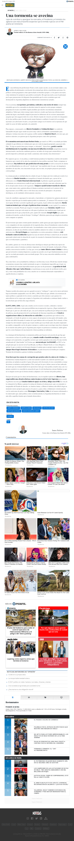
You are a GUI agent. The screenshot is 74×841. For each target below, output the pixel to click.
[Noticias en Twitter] (36, 818)
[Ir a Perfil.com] (70, 1)
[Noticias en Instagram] (28, 818)
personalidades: (12, 406)
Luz (27, 828)
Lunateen (38, 828)
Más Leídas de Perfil (14, 758)
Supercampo (62, 824)
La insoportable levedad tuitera (19, 678)
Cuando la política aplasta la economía (28, 283)
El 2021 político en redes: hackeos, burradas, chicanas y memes (29, 682)
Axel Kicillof (37, 408)
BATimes (46, 828)
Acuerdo (10, 416)
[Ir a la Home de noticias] (37, 813)
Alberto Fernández (13, 408)
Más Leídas (10, 717)
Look (70, 824)
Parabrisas (53, 824)
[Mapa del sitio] (45, 818)
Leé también (21, 280)
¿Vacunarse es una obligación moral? (20, 689)
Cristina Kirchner (48, 408)
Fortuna (30, 824)
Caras (13, 824)
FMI (8, 422)
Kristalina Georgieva (13, 411)
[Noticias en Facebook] (32, 818)
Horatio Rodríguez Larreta (31, 411)
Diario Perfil (5, 824)
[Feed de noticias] (41, 818)
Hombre (37, 824)
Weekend (45, 824)
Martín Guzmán (26, 408)
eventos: (9, 414)
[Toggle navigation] (2, 5)
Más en (8, 604)
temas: (8, 419)
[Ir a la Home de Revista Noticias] (9, 5)
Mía (32, 828)
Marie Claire (21, 824)
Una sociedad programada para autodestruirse (24, 686)
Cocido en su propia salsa (17, 675)
